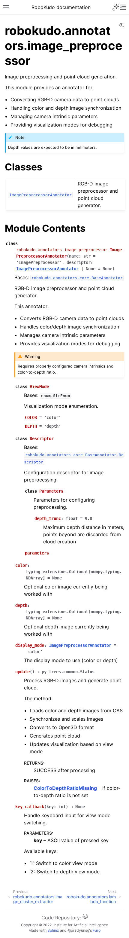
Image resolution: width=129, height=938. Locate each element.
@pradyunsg (78, 930)
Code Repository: (61, 918)
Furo (96, 930)
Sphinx (53, 930)
